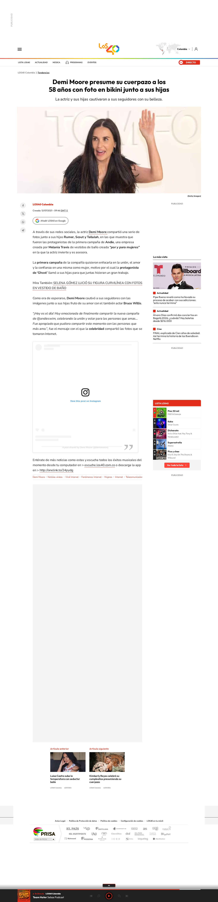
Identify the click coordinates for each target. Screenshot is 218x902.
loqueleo (143, 838)
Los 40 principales (88, 829)
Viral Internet (72, 477)
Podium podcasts (102, 838)
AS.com (143, 829)
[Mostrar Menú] (21, 49)
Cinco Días (116, 833)
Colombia (182, 49)
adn (154, 829)
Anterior (91, 896)
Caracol (165, 829)
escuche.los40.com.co (99, 465)
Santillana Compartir (120, 829)
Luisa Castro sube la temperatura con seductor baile (65, 779)
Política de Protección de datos (83, 821)
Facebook (23, 205)
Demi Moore (39, 477)
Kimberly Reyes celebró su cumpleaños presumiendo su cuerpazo (105, 779)
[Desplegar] (109, 885)
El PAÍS (72, 829)
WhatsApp (23, 222)
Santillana (103, 829)
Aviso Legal (60, 821)
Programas (76, 62)
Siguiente (127, 896)
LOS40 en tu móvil (155, 821)
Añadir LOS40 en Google (53, 220)
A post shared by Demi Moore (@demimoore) (85, 447)
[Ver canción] (161, 413)
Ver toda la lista (175, 465)
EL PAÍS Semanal (140, 833)
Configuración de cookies (132, 821)
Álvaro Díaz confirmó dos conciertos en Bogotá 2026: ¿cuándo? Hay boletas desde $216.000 (175, 317)
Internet (119, 477)
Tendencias (43, 73)
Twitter (23, 214)
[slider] (109, 889)
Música (56, 62)
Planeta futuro (151, 833)
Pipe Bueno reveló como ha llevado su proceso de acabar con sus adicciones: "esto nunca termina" (174, 299)
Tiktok (96, 799)
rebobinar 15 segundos (99, 896)
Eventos (92, 62)
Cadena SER (133, 829)
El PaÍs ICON (115, 838)
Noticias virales (55, 477)
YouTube (109, 799)
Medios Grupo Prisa (44, 839)
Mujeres (108, 477)
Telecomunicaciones (135, 477)
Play (109, 895)
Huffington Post (76, 833)
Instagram (102, 799)
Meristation (158, 838)
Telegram (23, 230)
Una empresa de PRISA (44, 831)
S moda (129, 838)
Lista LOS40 (24, 62)
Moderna (86, 838)
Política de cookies (109, 821)
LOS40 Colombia (109, 49)
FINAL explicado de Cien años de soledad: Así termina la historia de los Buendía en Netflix (176, 335)
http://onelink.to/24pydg (56, 470)
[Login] (196, 49)
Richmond (70, 838)
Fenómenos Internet (91, 477)
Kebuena (162, 833)
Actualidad (41, 62)
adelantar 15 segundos (119, 896)
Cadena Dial (128, 833)
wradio (104, 833)
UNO (94, 833)
